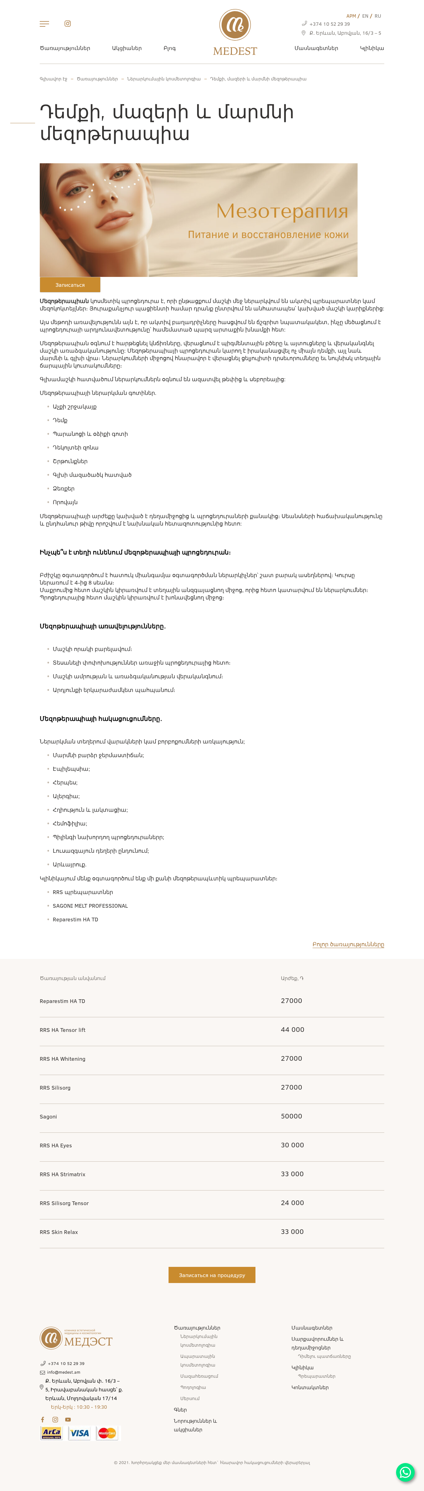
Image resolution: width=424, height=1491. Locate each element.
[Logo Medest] (235, 32)
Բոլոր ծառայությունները (348, 944)
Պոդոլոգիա (193, 1387)
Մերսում (190, 1398)
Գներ (180, 1409)
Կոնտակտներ (310, 1387)
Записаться (70, 284)
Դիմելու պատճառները (324, 1356)
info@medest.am (63, 1372)
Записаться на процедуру (212, 1275)
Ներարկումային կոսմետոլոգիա (164, 79)
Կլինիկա (372, 48)
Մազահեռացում (199, 1376)
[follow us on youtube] (69, 1420)
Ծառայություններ (65, 48)
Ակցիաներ (127, 48)
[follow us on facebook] (44, 1420)
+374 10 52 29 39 (329, 23)
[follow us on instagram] (68, 24)
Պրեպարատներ (317, 1376)
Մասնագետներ (316, 48)
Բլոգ (170, 48)
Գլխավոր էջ (53, 79)
